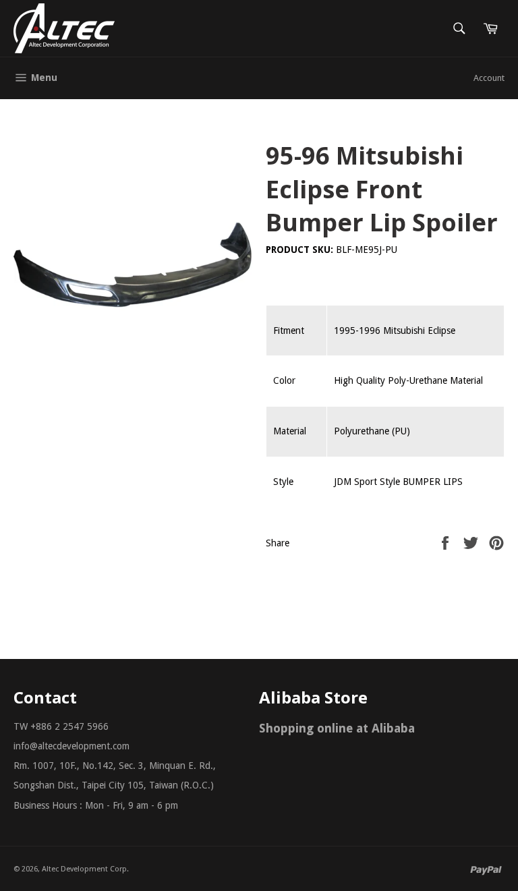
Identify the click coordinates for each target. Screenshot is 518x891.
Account (489, 78)
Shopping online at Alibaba (337, 728)
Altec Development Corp (84, 869)
